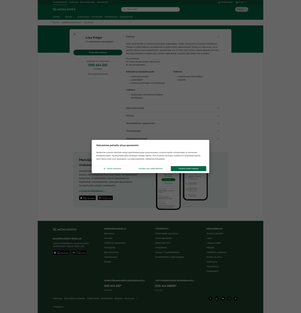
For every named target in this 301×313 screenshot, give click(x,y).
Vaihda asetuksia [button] (114, 169)
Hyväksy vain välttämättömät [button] (150, 169)
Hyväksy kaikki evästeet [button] (188, 169)
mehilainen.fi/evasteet (155, 159)
